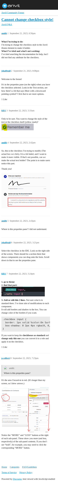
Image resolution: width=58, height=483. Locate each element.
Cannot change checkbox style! (27, 19)
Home (4, 467)
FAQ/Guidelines (29, 467)
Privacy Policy (25, 472)
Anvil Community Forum (12, 12)
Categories (14, 467)
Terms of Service (9, 472)
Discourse (17, 479)
